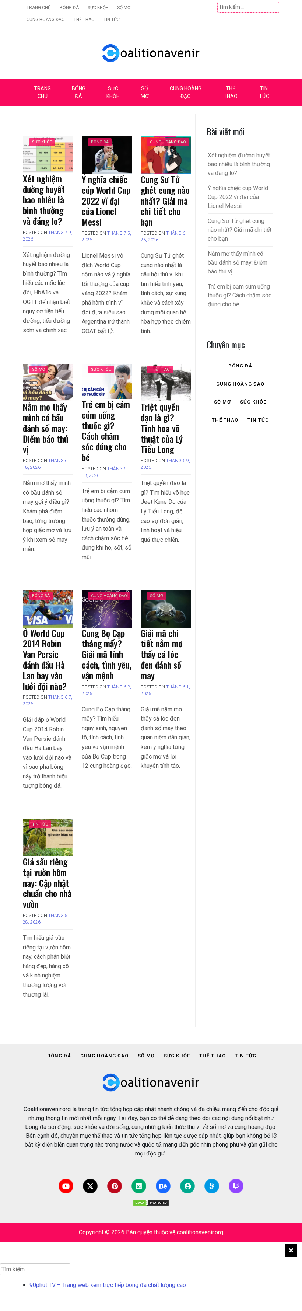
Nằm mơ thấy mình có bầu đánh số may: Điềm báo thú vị (45, 428)
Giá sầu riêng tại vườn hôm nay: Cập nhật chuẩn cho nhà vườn (47, 882)
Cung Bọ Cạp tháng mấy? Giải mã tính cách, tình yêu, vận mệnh (106, 654)
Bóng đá (69, 7)
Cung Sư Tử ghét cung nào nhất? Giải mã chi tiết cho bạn (165, 200)
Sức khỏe (98, 7)
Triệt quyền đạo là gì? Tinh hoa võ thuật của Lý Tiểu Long (162, 428)
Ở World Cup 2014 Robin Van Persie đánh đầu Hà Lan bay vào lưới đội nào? (45, 659)
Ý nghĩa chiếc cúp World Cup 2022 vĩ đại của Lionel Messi (106, 200)
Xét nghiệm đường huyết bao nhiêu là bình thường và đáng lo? (44, 199)
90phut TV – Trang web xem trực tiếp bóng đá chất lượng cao (107, 1285)
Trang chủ (39, 7)
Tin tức (111, 19)
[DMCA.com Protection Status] (151, 1202)
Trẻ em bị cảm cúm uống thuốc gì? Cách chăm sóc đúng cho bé (106, 430)
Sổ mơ (123, 7)
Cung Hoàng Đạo (46, 19)
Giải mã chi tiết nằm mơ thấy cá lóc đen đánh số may (161, 654)
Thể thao (84, 19)
